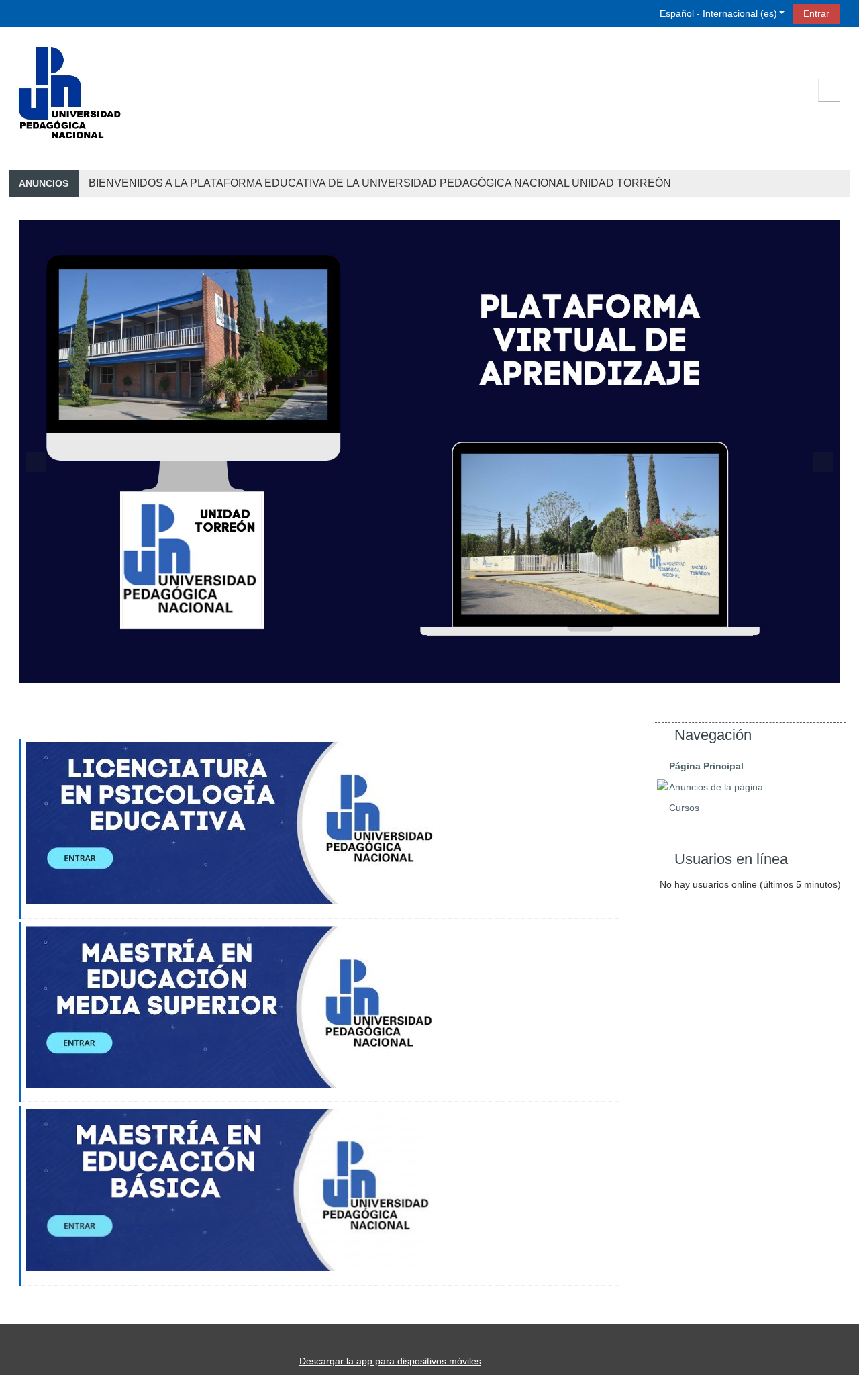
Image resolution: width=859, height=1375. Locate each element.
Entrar (816, 13)
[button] (714, 13)
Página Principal (706, 766)
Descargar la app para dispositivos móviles (390, 1361)
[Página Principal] (69, 92)
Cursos (684, 807)
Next (823, 462)
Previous (36, 462)
